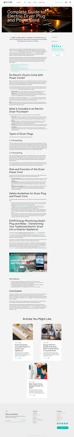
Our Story (35, 2)
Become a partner (59, 2)
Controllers (35, 412)
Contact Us (57, 55)
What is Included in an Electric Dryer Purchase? (20, 65)
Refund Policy (59, 419)
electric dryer (33, 52)
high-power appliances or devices (21, 205)
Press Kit (58, 420)
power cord (29, 97)
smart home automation (13, 233)
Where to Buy (42, 2)
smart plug (37, 232)
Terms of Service (60, 417)
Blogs (29, 2)
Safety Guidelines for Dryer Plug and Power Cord (20, 68)
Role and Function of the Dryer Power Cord (19, 67)
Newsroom (59, 416)
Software (34, 421)
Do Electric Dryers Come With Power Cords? (19, 64)
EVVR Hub (35, 416)
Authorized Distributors (61, 412)
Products (19, 2)
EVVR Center (35, 414)
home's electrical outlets (13, 89)
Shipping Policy (59, 418)
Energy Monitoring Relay (37, 419)
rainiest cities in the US (13, 51)
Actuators (34, 417)
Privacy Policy (43, 435)
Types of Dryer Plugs (15, 66)
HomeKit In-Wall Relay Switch (38, 420)
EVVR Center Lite (36, 415)
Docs (25, 2)
